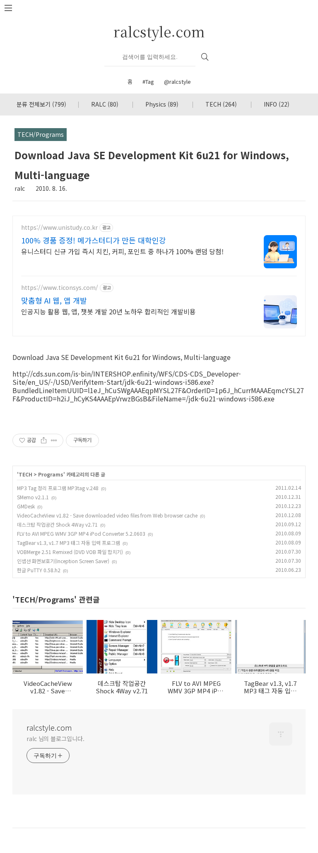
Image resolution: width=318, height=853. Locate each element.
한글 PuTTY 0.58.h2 (38, 570)
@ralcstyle (177, 81)
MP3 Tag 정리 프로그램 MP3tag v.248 (58, 487)
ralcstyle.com (159, 31)
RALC (104, 104)
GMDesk (26, 506)
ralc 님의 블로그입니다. (55, 738)
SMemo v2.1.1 (33, 497)
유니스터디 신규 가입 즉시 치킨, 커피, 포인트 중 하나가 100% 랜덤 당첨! (122, 251)
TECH (221, 104)
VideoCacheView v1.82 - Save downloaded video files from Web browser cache (107, 515)
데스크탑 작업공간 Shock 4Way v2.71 (57, 524)
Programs (50, 474)
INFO (276, 104)
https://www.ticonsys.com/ (59, 287)
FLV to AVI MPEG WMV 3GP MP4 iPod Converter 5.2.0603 (81, 533)
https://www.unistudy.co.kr (59, 227)
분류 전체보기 (41, 104)
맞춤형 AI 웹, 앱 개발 (54, 300)
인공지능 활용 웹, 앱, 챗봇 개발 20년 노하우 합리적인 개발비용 (108, 311)
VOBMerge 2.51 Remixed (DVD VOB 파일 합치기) (70, 551)
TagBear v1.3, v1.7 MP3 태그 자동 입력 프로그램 (68, 542)
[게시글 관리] (54, 440)
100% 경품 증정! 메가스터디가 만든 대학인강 (93, 240)
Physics (161, 104)
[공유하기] (44, 440)
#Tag (148, 81)
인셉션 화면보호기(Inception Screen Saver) (63, 560)
